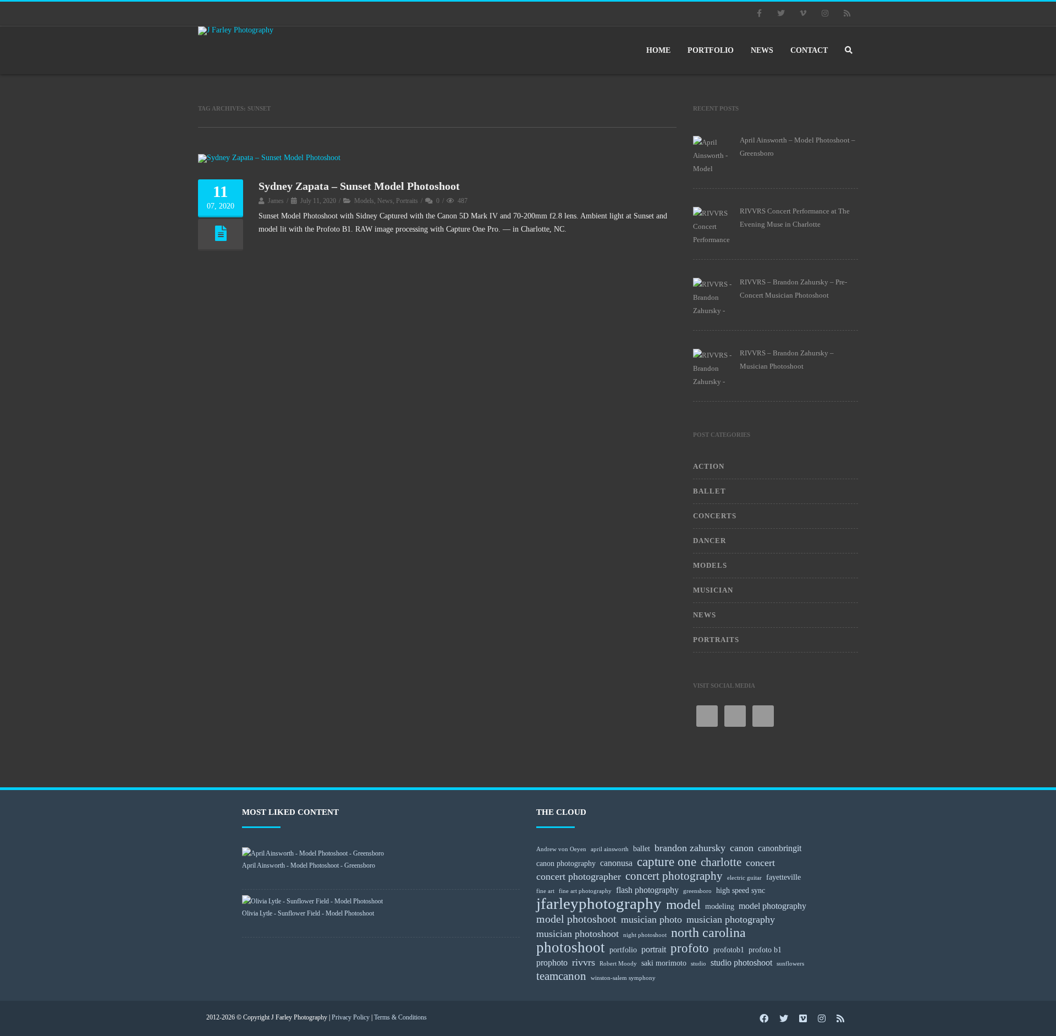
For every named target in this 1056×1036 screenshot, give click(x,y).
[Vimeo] (803, 14)
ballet (641, 848)
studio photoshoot (741, 962)
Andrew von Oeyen (561, 849)
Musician (713, 590)
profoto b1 (765, 949)
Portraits (407, 201)
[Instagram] (825, 14)
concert (760, 862)
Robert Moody (618, 964)
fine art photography (585, 891)
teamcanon (561, 976)
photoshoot (570, 947)
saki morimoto (663, 962)
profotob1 (728, 949)
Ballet (709, 491)
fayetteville (783, 877)
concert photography (674, 876)
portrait (653, 949)
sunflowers (790, 964)
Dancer (709, 540)
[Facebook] (759, 14)
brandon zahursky (689, 847)
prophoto (552, 962)
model (683, 904)
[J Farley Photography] (239, 30)
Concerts (714, 516)
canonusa (616, 863)
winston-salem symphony (623, 978)
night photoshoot (645, 935)
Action (708, 466)
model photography (772, 906)
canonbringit (779, 848)
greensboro (697, 891)
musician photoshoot (577, 933)
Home (658, 50)
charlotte (721, 862)
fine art (545, 891)
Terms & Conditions (400, 1017)
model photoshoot (576, 919)
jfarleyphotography (599, 903)
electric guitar (744, 878)
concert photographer (578, 876)
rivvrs (583, 962)
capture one (666, 862)
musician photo (651, 919)
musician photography (730, 919)
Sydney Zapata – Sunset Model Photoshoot (359, 186)
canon (742, 847)
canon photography (566, 863)
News (762, 50)
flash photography (647, 890)
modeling (719, 906)
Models (364, 201)
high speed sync (740, 890)
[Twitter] (781, 14)
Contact (809, 50)
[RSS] (847, 14)
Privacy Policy (351, 1017)
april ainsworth (610, 849)
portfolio (623, 949)
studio (698, 964)
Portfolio (711, 50)
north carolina (708, 933)
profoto (689, 948)
